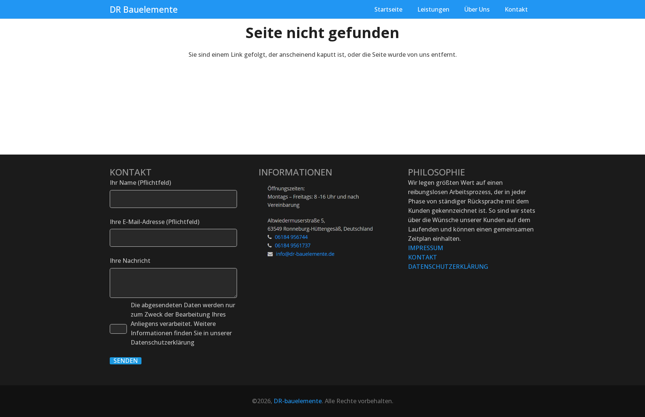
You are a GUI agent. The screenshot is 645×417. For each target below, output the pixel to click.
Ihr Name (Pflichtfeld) (140, 182)
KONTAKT (422, 257)
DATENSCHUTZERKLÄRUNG (448, 266)
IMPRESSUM (425, 248)
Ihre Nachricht (130, 260)
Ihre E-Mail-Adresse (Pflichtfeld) (154, 222)
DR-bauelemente (298, 401)
